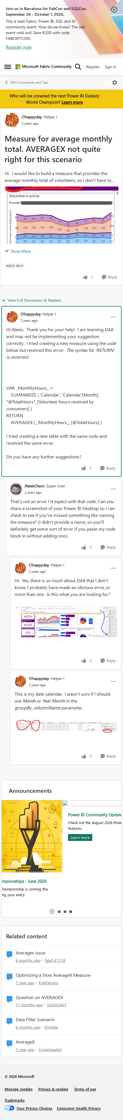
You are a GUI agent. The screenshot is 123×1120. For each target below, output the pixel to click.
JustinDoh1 (57, 1004)
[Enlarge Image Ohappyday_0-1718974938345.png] (66, 621)
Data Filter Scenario (35, 1019)
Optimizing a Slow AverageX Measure (53, 975)
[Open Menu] (115, 83)
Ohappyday (32, 116)
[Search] (78, 66)
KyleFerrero (48, 982)
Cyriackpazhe (50, 1049)
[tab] (59, 911)
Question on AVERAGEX (39, 997)
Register (93, 66)
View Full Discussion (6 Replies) (34, 300)
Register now (19, 47)
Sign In (110, 66)
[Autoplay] (52, 911)
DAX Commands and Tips (29, 82)
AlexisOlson (35, 486)
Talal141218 (55, 960)
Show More (21, 251)
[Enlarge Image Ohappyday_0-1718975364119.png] (66, 726)
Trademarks (15, 1100)
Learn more (72, 102)
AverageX (25, 1042)
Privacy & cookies (53, 1088)
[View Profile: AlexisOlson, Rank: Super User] (16, 489)
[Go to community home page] (43, 66)
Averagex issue (30, 953)
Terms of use (85, 1088)
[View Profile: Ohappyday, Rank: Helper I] (12, 120)
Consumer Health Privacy (79, 1108)
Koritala (51, 1027)
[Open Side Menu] (7, 66)
